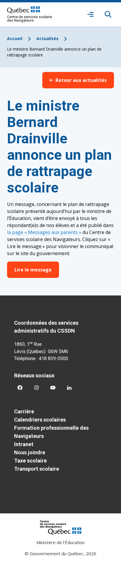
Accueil (14, 38)
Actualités (47, 38)
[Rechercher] (108, 14)
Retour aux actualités (81, 80)
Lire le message (33, 269)
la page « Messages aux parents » (44, 232)
